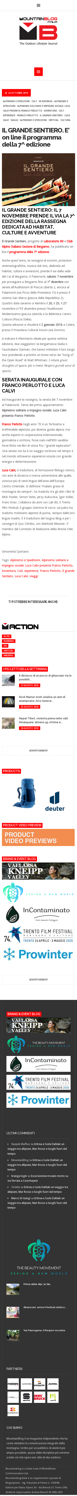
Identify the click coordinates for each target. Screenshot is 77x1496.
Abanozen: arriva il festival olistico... (45, 1307)
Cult (34, 101)
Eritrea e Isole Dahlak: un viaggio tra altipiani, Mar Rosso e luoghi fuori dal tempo (37, 1148)
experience (9, 115)
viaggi (14, 120)
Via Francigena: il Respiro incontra (44, 1330)
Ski (5, 645)
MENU (38, 5)
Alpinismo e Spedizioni (16, 101)
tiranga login (19, 1176)
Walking (8, 655)
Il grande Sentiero (51, 115)
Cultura (65, 120)
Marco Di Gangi (20, 1198)
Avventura (50, 110)
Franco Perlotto (27, 115)
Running (9, 640)
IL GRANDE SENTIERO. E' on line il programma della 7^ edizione (35, 137)
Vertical (54, 120)
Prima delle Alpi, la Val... (38, 1284)
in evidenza (45, 101)
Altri (7, 636)
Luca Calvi (8, 470)
